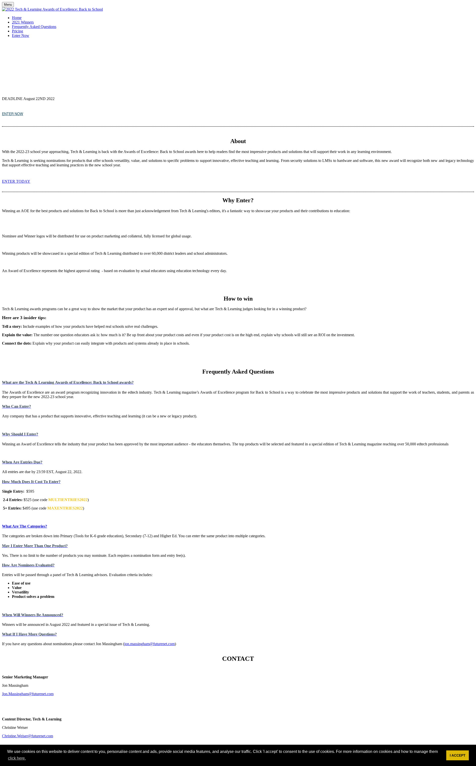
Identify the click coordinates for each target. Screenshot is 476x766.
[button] (12, 113)
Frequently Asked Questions (34, 27)
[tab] (238, 382)
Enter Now (20, 35)
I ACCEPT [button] (458, 755)
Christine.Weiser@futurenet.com (27, 736)
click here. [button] (17, 758)
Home (17, 18)
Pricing (17, 31)
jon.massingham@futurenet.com (149, 644)
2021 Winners (23, 22)
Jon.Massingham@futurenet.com (28, 694)
